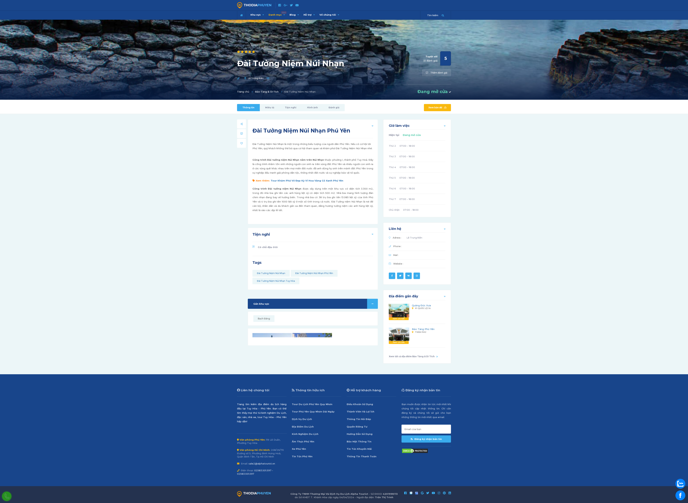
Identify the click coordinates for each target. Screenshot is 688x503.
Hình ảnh (312, 107)
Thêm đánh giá (438, 72)
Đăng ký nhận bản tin (428, 439)
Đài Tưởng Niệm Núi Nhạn (271, 273)
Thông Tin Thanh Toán (361, 456)
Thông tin (248, 107)
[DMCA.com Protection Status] (415, 450)
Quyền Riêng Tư (357, 426)
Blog (293, 14)
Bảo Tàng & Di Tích (267, 91)
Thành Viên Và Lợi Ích (360, 411)
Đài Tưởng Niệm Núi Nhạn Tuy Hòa (276, 281)
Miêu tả (269, 107)
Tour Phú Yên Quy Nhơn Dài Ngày (313, 411)
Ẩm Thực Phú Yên (303, 441)
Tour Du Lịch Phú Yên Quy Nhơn (312, 404)
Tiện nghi (290, 107)
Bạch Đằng (264, 318)
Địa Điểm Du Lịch (303, 426)
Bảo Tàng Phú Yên (423, 329)
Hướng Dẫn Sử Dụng (359, 434)
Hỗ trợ (308, 14)
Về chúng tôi (328, 14)
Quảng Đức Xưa (421, 305)
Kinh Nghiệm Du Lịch (305, 434)
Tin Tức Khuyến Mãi (359, 448)
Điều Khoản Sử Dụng (360, 404)
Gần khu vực (261, 303)
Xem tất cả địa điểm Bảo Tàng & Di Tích (412, 356)
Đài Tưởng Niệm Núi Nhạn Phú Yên (314, 273)
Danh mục (277, 13)
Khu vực (255, 14)
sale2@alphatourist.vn (262, 463)
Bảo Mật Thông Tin (359, 441)
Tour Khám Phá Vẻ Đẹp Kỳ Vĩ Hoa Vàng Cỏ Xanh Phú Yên (307, 180)
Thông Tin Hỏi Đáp (359, 419)
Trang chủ (243, 91)
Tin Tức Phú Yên (302, 456)
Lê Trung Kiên (256, 78)
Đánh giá (334, 107)
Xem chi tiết (399, 318)
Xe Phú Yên (299, 448)
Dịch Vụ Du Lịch (302, 419)
